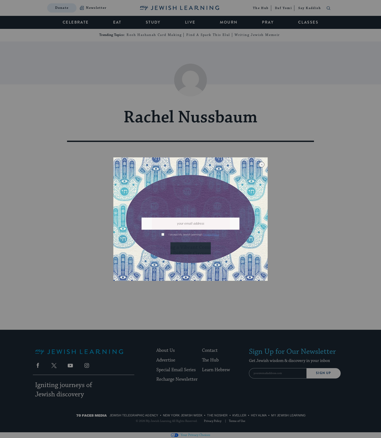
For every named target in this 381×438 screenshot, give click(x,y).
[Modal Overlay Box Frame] (190, 219)
